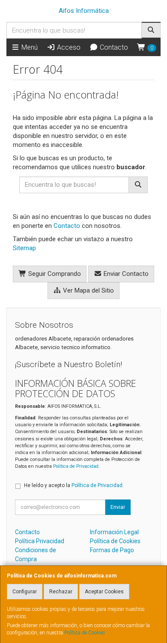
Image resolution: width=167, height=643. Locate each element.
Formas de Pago (112, 550)
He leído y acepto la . (74, 485)
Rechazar (60, 592)
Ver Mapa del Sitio (87, 290)
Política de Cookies (84, 633)
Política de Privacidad (75, 466)
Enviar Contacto (125, 274)
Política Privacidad (39, 541)
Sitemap (24, 248)
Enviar (117, 507)
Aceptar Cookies (104, 592)
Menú (29, 47)
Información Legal (114, 532)
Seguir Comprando (54, 274)
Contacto (113, 47)
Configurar (24, 592)
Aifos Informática (84, 11)
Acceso (68, 47)
